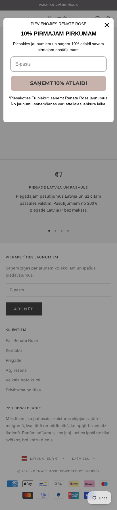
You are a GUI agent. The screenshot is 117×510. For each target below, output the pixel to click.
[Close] (107, 25)
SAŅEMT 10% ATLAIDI (58, 83)
